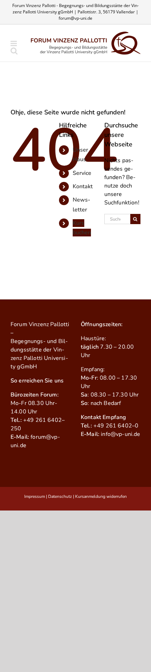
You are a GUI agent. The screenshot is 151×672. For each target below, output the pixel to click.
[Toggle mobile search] (14, 51)
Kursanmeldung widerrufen (101, 496)
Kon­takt (83, 186)
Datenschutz (60, 496)
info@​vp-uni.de (120, 434)
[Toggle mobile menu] (14, 43)
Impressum (34, 496)
